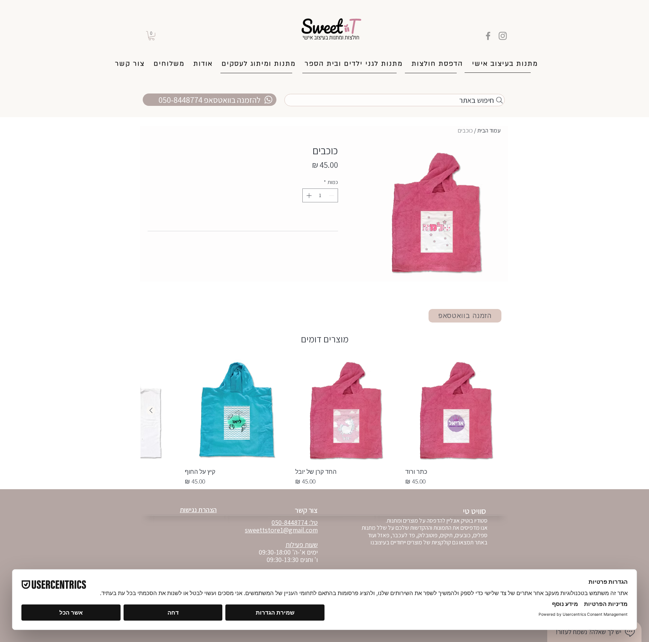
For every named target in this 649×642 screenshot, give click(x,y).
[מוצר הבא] (150, 410)
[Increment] (308, 195)
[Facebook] (488, 35)
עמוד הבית (489, 130)
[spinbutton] (320, 195)
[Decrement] (332, 195)
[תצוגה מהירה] (456, 410)
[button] (151, 35)
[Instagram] (502, 35)
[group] (324, 423)
